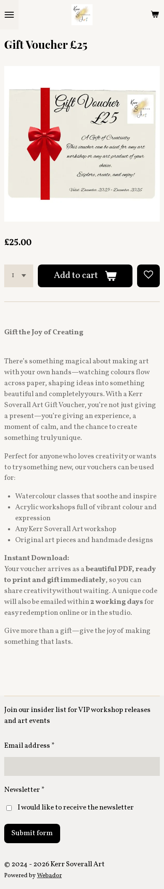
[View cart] (154, 14)
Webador (49, 876)
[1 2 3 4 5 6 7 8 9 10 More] (18, 276)
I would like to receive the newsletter (76, 807)
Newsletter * (24, 790)
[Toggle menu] (9, 14)
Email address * (29, 746)
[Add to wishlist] (148, 276)
